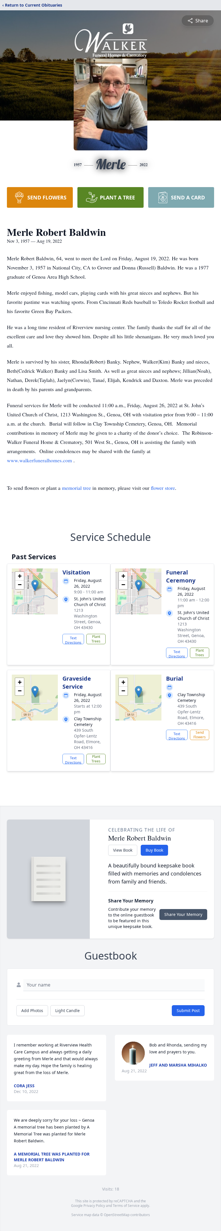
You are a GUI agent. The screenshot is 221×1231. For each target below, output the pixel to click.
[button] (35, 585)
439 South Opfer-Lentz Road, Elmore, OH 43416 (87, 738)
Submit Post (188, 1010)
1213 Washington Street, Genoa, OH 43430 (87, 618)
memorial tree (76, 487)
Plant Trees (96, 639)
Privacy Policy (94, 1205)
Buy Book (154, 850)
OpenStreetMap (116, 1214)
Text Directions (73, 640)
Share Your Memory (183, 914)
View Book (122, 850)
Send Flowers (199, 734)
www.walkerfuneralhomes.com (40, 460)
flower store (163, 487)
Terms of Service (126, 1205)
